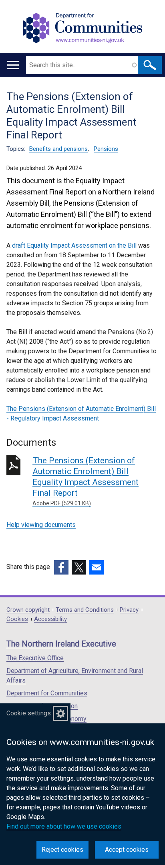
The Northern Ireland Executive (61, 644)
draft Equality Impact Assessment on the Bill (74, 245)
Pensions (106, 148)
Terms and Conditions (85, 610)
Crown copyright (28, 610)
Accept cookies (127, 849)
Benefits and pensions (58, 148)
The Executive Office (35, 658)
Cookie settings (28, 713)
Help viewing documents (41, 525)
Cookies (17, 619)
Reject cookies (62, 849)
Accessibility (50, 619)
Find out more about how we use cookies (63, 826)
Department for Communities (46, 693)
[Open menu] (13, 65)
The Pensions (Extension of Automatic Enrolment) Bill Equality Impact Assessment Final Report (85, 481)
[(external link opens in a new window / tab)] (61, 567)
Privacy (129, 610)
